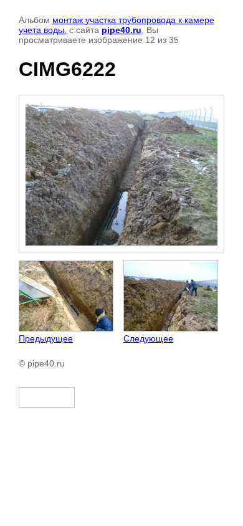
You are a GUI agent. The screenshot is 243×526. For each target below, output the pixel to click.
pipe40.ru (121, 30)
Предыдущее (46, 338)
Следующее (148, 338)
